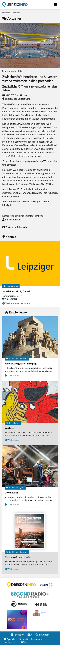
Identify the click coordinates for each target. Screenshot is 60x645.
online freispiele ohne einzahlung (17, 619)
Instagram (43, 634)
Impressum (37, 639)
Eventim (46, 585)
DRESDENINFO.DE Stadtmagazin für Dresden (21, 584)
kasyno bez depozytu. (39, 613)
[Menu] (56, 3)
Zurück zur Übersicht (16, 227)
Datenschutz (10, 641)
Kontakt (23, 639)
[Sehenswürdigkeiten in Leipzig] (30, 337)
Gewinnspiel (11, 492)
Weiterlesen (13, 375)
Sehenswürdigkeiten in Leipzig (20, 363)
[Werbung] (30, 402)
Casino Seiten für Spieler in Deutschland (19, 604)
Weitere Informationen (17, 303)
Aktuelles (16, 13)
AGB (23, 641)
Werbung (10, 427)
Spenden (11, 639)
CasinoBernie (40, 604)
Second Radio (30, 594)
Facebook (19, 634)
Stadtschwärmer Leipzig (17, 556)
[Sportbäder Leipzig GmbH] (30, 264)
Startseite (15, 4)
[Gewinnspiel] (30, 466)
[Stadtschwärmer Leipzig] (30, 531)
